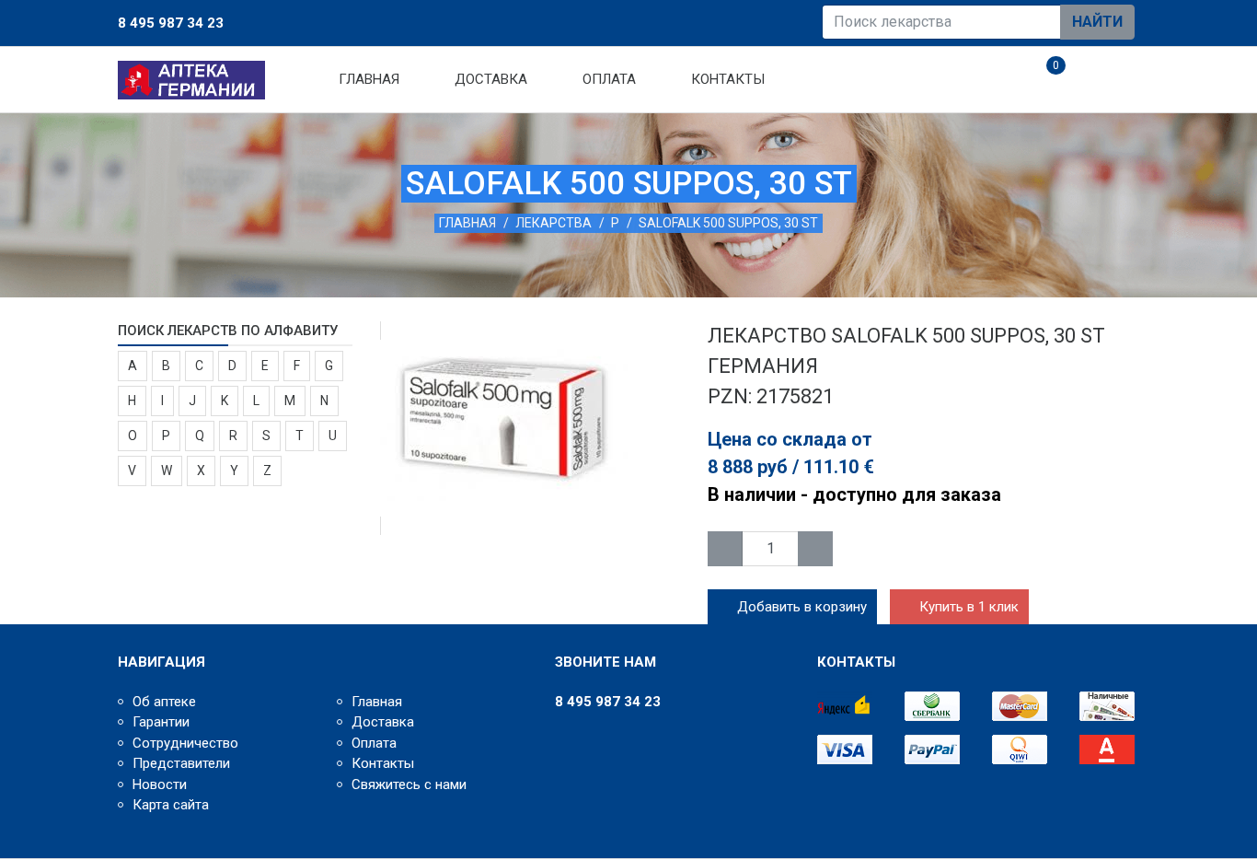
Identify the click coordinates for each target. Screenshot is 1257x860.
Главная (369, 79)
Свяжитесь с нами (409, 784)
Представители (181, 763)
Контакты (728, 79)
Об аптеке (164, 701)
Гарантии (161, 722)
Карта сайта (171, 804)
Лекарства (553, 222)
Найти (1097, 21)
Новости (160, 784)
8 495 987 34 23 (171, 23)
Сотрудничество (185, 743)
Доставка (491, 79)
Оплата (609, 79)
